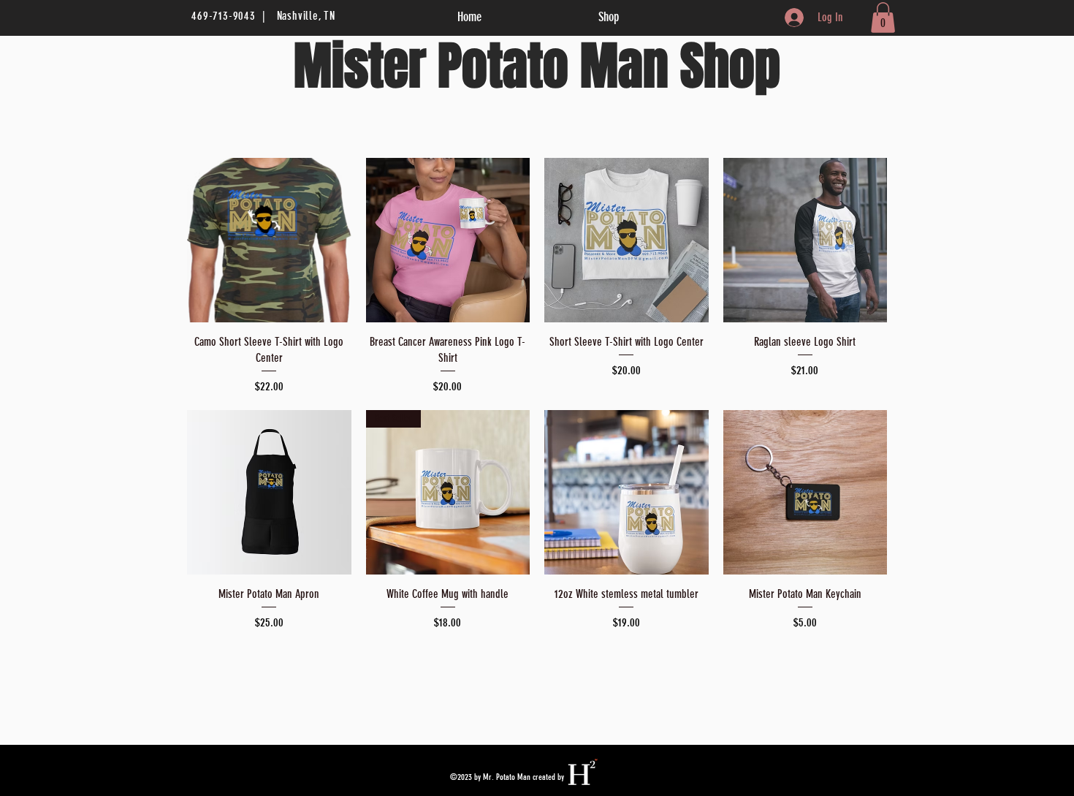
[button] (883, 17)
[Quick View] (269, 240)
